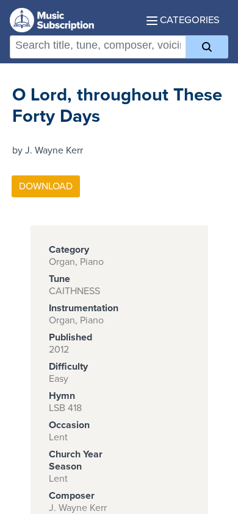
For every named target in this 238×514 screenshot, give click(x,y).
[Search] (207, 46)
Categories (188, 20)
